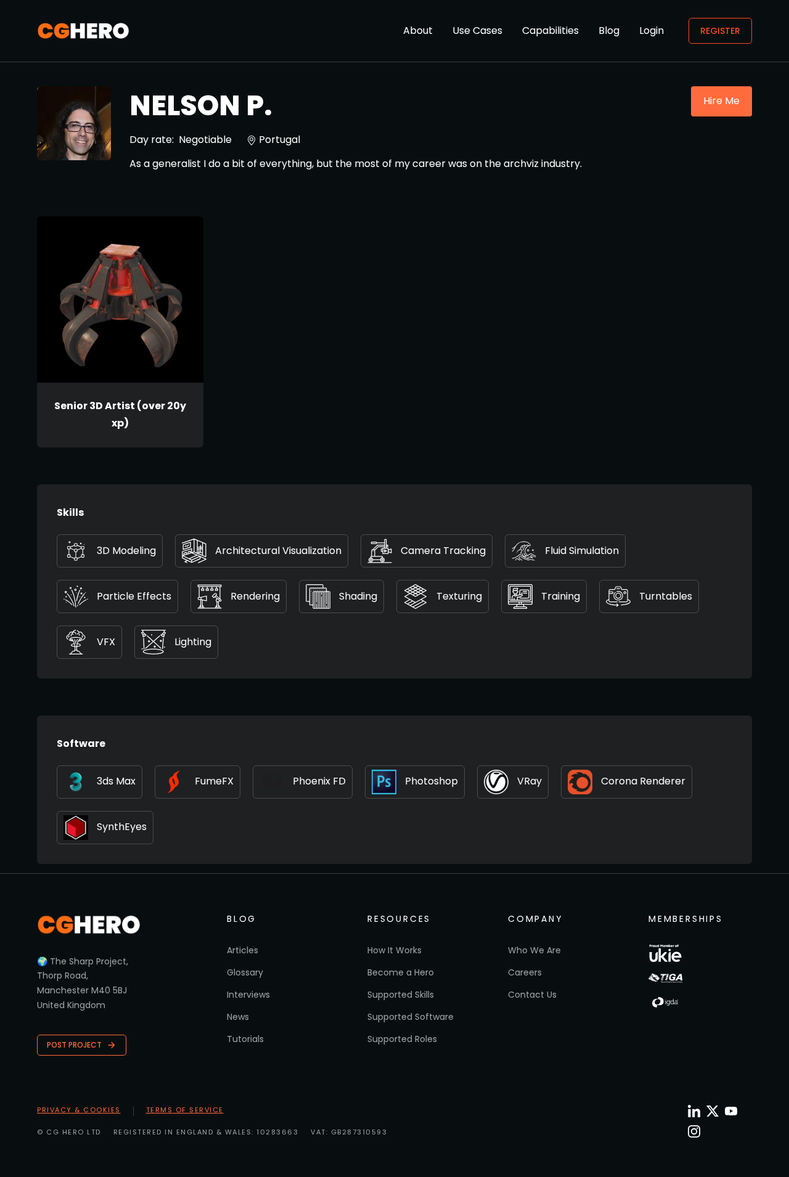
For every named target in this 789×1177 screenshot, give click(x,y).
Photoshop (431, 781)
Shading (358, 596)
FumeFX (214, 781)
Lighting (192, 642)
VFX (106, 642)
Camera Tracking (443, 551)
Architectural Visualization (278, 551)
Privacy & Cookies (79, 1110)
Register (720, 31)
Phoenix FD (319, 781)
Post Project (74, 1045)
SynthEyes (122, 827)
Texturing (459, 596)
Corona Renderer (643, 781)
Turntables (665, 596)
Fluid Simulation (582, 551)
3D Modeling (126, 551)
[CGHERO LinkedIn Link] (694, 1112)
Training (560, 596)
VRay (529, 781)
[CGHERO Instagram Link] (694, 1131)
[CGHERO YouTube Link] (731, 1111)
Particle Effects (134, 596)
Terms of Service (185, 1110)
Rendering (255, 596)
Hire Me (721, 101)
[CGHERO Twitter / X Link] (712, 1111)
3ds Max (116, 781)
